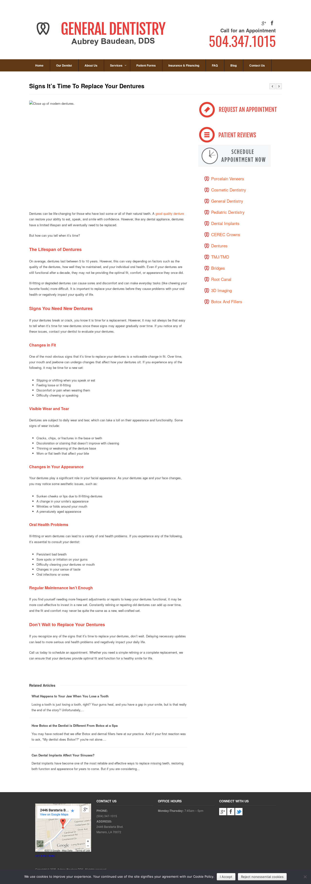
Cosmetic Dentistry (228, 190)
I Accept (226, 877)
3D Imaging (221, 290)
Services (116, 65)
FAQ (215, 65)
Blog (233, 65)
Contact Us (257, 65)
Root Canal (221, 279)
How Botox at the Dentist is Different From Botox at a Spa (75, 725)
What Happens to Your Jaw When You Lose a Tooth (70, 696)
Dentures (219, 246)
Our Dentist (64, 65)
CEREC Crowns (225, 234)
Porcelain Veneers (227, 178)
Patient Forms (146, 65)
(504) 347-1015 (106, 816)
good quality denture (170, 213)
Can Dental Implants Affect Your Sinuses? (63, 755)
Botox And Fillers (226, 301)
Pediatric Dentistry (228, 212)
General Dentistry (227, 201)
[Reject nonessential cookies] (304, 876)
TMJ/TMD (220, 257)
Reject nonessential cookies (262, 877)
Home (39, 65)
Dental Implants (225, 223)
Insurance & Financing (183, 65)
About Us (91, 65)
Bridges (218, 268)
